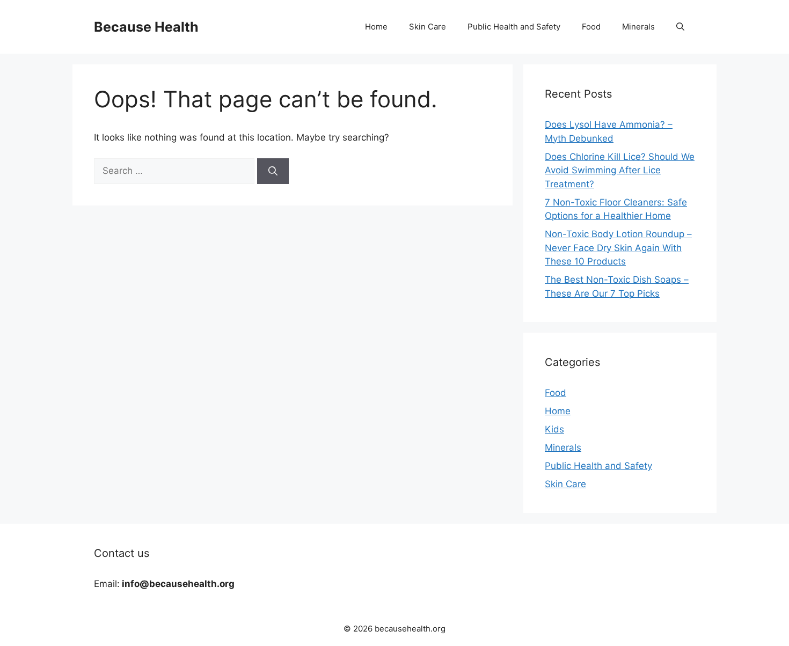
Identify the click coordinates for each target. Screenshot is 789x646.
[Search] (273, 171)
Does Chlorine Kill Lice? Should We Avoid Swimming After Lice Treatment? (620, 170)
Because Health (146, 27)
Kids (554, 429)
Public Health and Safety (513, 26)
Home (376, 26)
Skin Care (427, 26)
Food (591, 26)
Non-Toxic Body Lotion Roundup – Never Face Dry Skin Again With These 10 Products (618, 248)
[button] (680, 27)
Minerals (638, 26)
